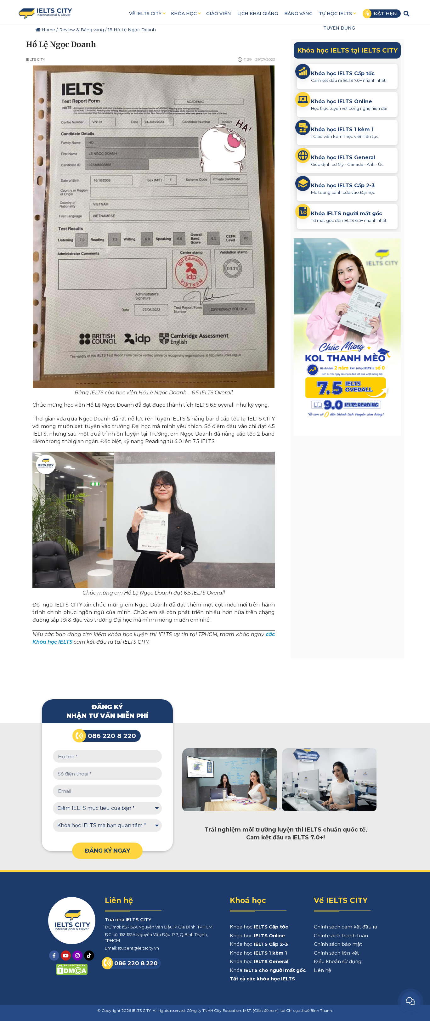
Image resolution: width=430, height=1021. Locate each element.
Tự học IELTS (335, 13)
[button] (406, 13)
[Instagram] (77, 955)
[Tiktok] (89, 955)
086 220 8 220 (112, 736)
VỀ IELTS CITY (145, 13)
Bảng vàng (298, 13)
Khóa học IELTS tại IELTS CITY (347, 50)
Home (47, 29)
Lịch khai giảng (257, 13)
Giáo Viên (218, 13)
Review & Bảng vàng (81, 29)
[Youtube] (66, 955)
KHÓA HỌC (184, 13)
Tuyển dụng (339, 28)
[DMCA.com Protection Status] (72, 973)
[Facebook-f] (54, 955)
